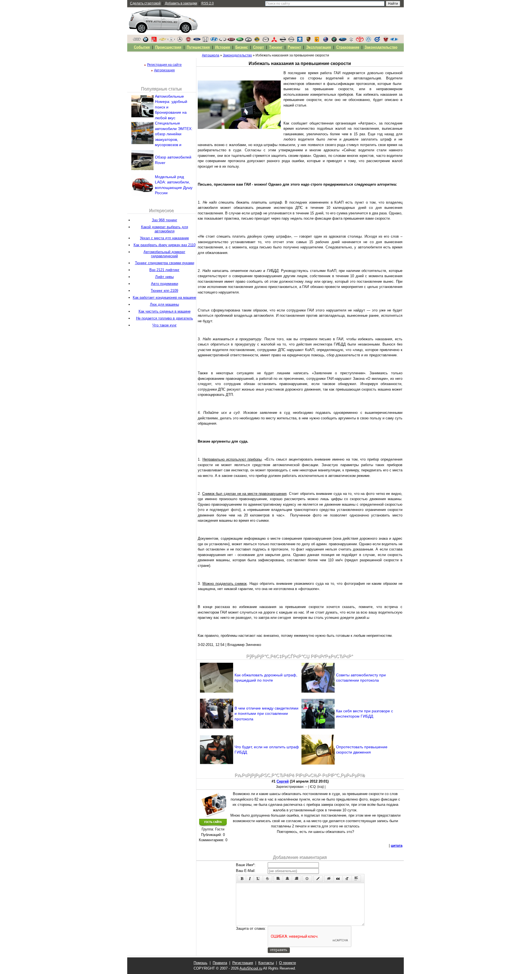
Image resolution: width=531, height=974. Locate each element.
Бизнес (241, 47)
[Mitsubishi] (274, 41)
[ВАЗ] (394, 41)
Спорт (258, 47)
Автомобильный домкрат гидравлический (164, 254)
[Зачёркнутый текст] (267, 879)
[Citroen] (154, 41)
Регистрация (242, 963)
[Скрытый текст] (329, 879)
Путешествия (198, 47)
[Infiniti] (223, 41)
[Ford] (197, 41)
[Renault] (317, 41)
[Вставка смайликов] (307, 879)
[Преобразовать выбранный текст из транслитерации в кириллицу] (347, 879)
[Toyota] (360, 41)
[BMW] (145, 41)
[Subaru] (343, 41)
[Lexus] (248, 41)
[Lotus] (257, 41)
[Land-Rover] (240, 41)
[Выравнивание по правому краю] (296, 879)
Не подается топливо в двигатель (164, 318)
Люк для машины (164, 304)
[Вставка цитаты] (338, 879)
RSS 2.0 (207, 3)
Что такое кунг (164, 325)
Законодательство (381, 47)
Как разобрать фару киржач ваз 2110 (165, 245)
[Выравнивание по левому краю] (278, 879)
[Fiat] (188, 41)
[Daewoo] (171, 41)
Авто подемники (164, 284)
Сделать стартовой (145, 3)
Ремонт (294, 47)
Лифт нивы (164, 277)
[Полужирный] (242, 879)
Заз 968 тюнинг (164, 220)
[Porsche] (308, 41)
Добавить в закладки (181, 3)
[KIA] (231, 41)
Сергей (283, 781)
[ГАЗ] (385, 41)
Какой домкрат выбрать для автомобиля (164, 229)
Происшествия (168, 47)
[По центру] (287, 879)
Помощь (200, 963)
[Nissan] (283, 41)
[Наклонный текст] (250, 879)
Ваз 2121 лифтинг (164, 270)
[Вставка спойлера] (356, 879)
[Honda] (205, 41)
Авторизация (164, 70)
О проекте (287, 963)
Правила (220, 963)
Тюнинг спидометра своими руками (164, 263)
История (222, 47)
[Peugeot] (300, 41)
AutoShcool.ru (251, 968)
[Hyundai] (214, 41)
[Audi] (137, 41)
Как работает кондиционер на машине (164, 297)
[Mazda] (265, 41)
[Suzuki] (351, 41)
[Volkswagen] (368, 41)
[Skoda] (334, 41)
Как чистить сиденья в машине (165, 311)
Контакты (266, 963)
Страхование (347, 47)
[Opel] (291, 41)
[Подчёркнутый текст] (258, 879)
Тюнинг (275, 47)
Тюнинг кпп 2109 (164, 291)
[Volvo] (377, 41)
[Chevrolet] (162, 41)
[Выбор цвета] (318, 879)
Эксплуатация (318, 47)
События (142, 47)
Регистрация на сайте (164, 65)
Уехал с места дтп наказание (164, 238)
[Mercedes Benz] (180, 41)
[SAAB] (325, 41)
